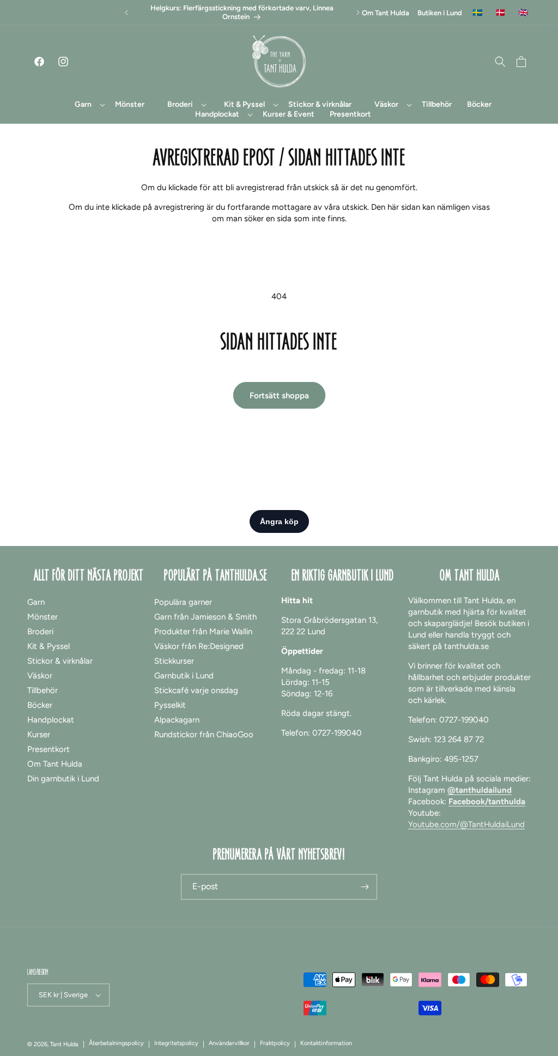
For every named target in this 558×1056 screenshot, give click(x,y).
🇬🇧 (523, 13)
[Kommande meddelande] (358, 12)
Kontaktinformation (326, 1043)
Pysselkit (170, 705)
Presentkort (48, 749)
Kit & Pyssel (48, 646)
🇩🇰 (500, 13)
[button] (83, 105)
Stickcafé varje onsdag (196, 690)
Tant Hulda (64, 1044)
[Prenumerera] (365, 887)
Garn (36, 602)
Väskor (39, 676)
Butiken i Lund (439, 12)
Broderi (40, 631)
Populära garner (183, 602)
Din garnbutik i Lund (63, 779)
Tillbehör (42, 690)
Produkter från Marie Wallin (203, 631)
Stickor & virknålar (60, 661)
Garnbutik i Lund (184, 676)
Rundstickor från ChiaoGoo (203, 734)
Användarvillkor (229, 1043)
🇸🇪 (477, 13)
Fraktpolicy (275, 1043)
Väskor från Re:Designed (199, 646)
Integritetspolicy (176, 1043)
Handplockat (50, 720)
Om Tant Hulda (385, 12)
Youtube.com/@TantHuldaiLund (466, 824)
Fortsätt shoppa (279, 395)
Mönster (42, 617)
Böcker (39, 705)
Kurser (38, 734)
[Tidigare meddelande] (126, 12)
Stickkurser (174, 661)
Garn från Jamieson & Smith (205, 617)
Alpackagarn (176, 720)
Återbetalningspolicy (116, 1043)
